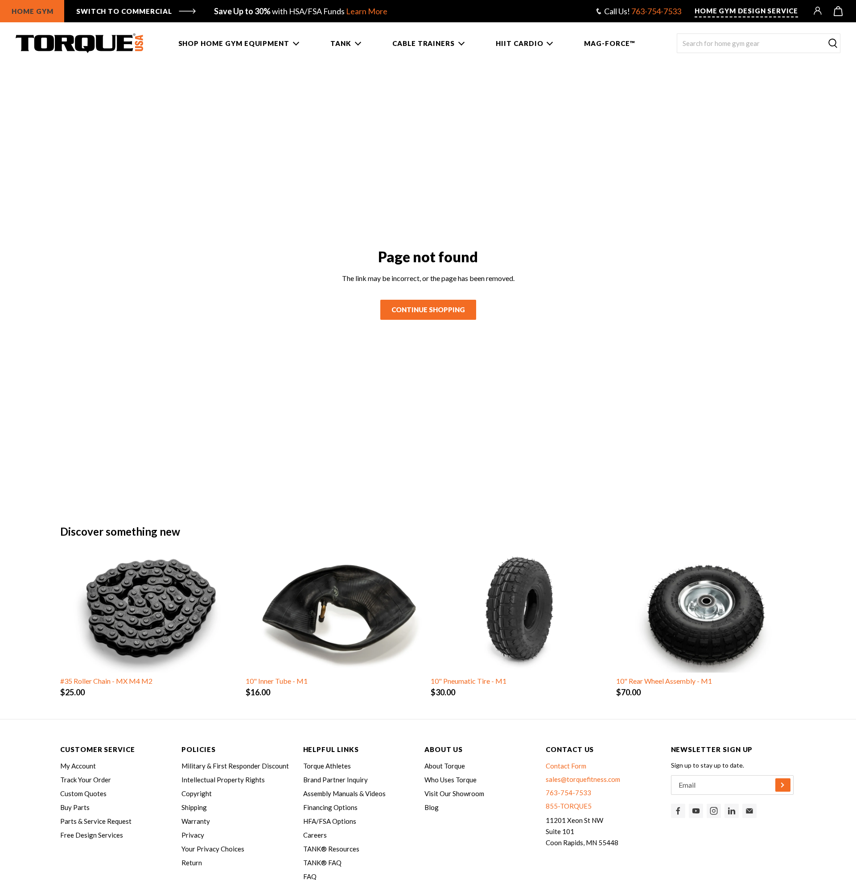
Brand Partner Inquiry (335, 780)
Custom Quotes (83, 793)
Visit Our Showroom (454, 793)
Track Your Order (85, 780)
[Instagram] (714, 811)
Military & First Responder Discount (235, 766)
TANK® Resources (331, 849)
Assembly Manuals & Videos (344, 793)
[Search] (832, 43)
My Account (78, 766)
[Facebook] (678, 811)
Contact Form (566, 766)
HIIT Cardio (519, 43)
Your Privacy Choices (212, 849)
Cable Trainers (423, 43)
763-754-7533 (656, 11)
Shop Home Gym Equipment (234, 43)
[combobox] (758, 43)
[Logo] (79, 43)
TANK (340, 43)
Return (191, 863)
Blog (431, 807)
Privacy (192, 835)
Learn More (366, 11)
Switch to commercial (124, 11)
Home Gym (33, 11)
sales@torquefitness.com (583, 779)
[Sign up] (782, 785)
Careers (315, 835)
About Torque (444, 766)
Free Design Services (91, 835)
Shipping (194, 807)
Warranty (195, 821)
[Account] (818, 11)
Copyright (196, 793)
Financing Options (330, 807)
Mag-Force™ (609, 43)
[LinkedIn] (731, 811)
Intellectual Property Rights (223, 780)
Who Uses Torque (450, 780)
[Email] (749, 811)
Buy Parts (75, 807)
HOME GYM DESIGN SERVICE (746, 11)
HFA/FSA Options (329, 821)
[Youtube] (696, 811)
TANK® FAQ (322, 863)
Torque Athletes (327, 766)
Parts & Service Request (96, 821)
